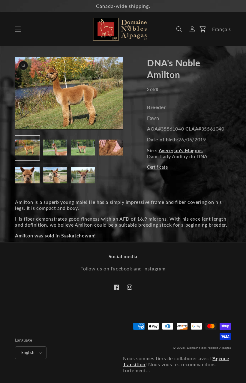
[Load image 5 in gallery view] (27, 175)
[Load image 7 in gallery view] (82, 175)
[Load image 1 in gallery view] (27, 148)
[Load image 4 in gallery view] (110, 148)
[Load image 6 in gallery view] (55, 175)
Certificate (157, 167)
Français (221, 29)
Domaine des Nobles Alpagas (209, 347)
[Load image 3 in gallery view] (82, 148)
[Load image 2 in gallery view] (55, 148)
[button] (18, 29)
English (27, 352)
